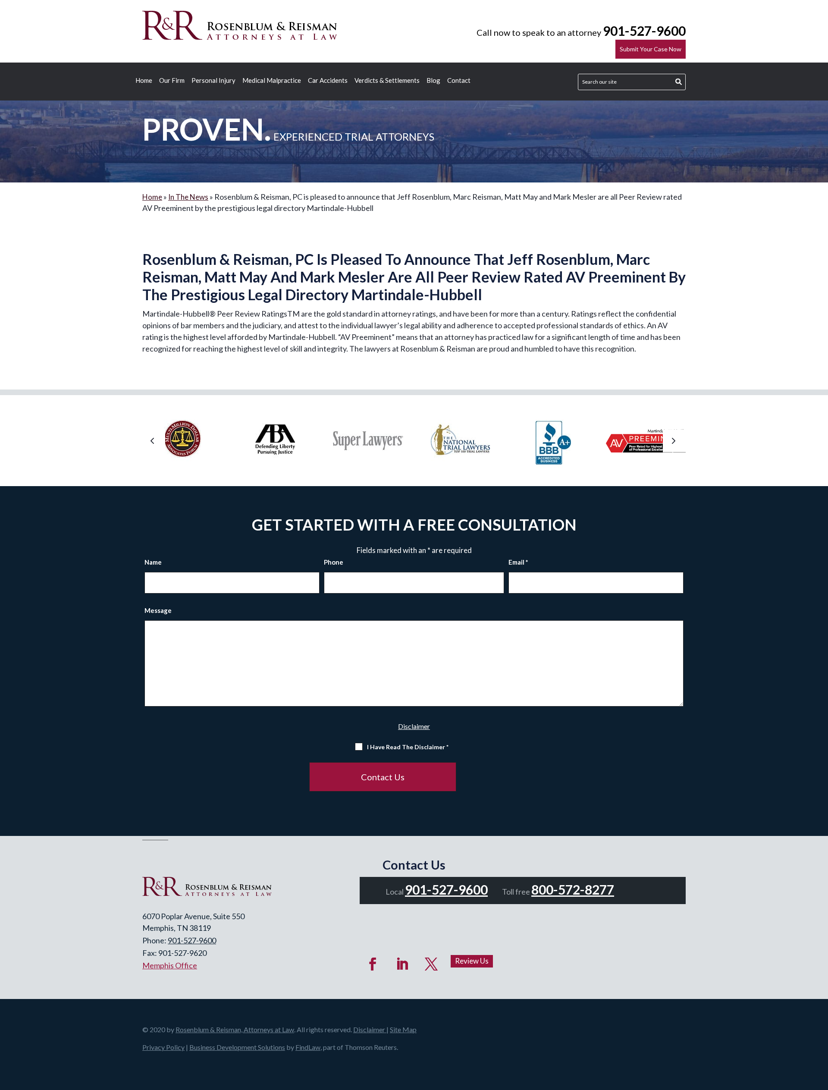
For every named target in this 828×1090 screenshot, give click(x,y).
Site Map (403, 1029)
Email (518, 562)
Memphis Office (169, 965)
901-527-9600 (644, 30)
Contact (458, 80)
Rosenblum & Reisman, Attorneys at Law (235, 1029)
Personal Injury (213, 80)
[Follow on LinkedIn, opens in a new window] (402, 964)
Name (153, 562)
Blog (433, 80)
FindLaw (307, 1047)
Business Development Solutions (237, 1047)
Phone (333, 562)
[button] (153, 441)
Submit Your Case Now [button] (650, 49)
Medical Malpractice (271, 80)
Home (143, 80)
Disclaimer (414, 726)
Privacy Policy (163, 1047)
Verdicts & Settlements (387, 80)
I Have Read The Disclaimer (407, 747)
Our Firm (172, 80)
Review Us (472, 960)
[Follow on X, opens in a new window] (431, 964)
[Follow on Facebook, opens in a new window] (373, 964)
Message (158, 610)
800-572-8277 (572, 889)
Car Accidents (328, 80)
